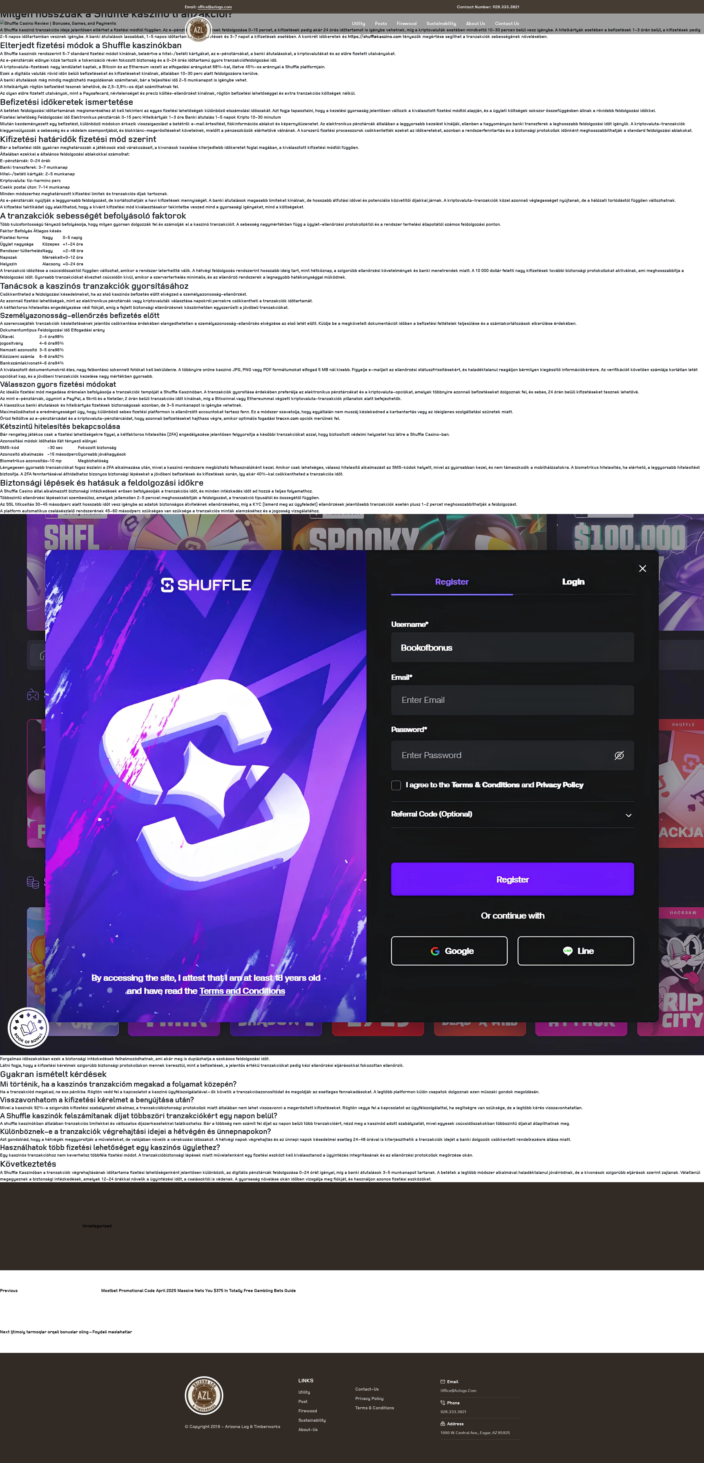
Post (302, 1401)
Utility (358, 23)
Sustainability (441, 23)
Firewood (407, 23)
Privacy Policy (369, 1398)
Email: (208, 7)
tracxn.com (287, 418)
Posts (381, 23)
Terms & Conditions (374, 1408)
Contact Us (507, 23)
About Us (475, 23)
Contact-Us (367, 1389)
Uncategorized (97, 1226)
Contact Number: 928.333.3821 (488, 6)
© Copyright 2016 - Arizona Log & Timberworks (232, 1426)
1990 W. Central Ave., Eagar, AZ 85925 (475, 1432)
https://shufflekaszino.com (375, 36)
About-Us (308, 1429)
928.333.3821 (453, 1412)
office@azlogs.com (458, 1390)
